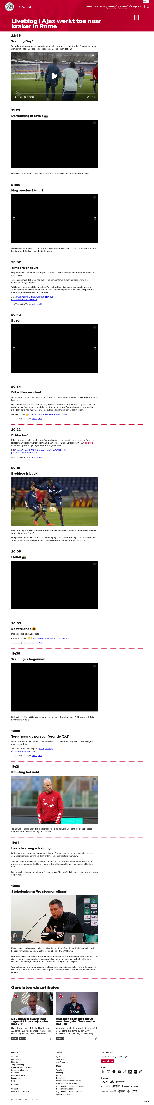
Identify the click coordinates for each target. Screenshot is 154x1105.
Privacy (59, 1075)
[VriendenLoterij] (115, 1086)
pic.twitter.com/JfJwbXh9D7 (24, 299)
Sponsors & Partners (19, 1070)
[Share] (51, 1038)
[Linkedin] (130, 1072)
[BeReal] (135, 1072)
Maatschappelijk (18, 1075)
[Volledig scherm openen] (94, 122)
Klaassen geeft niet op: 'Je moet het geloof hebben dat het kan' (75, 1021)
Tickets (123, 7)
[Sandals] (125, 1086)
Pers (13, 1081)
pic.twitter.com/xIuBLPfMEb (59, 638)
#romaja (26, 297)
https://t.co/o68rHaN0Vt (41, 297)
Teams (89, 7)
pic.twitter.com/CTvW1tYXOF (24, 452)
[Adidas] (112, 1081)
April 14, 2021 (37, 304)
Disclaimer (60, 1078)
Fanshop (112, 7)
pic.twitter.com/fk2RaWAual (54, 414)
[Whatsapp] (140, 1072)
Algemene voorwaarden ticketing (70, 1086)
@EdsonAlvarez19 (22, 450)
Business (15, 1073)
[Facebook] (114, 1072)
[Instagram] (108, 1072)
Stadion (14, 1057)
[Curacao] (105, 1086)
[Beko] (134, 1091)
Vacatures (60, 1070)
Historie (14, 1062)
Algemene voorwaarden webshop (70, 1091)
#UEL (18, 297)
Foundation (16, 1078)
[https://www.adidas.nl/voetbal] (29, 6)
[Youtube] (119, 1072)
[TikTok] (125, 1072)
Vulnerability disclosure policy (68, 1081)
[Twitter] (103, 1072)
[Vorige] (16, 144)
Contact (14, 1089)
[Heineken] (128, 1091)
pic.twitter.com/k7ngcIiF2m (23, 751)
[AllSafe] (121, 1091)
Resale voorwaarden (64, 1089)
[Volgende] (93, 144)
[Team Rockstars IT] (135, 1086)
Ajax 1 (58, 1057)
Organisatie (16, 1059)
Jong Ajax (60, 1059)
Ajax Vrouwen (62, 1062)
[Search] (147, 6)
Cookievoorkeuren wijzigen (67, 1084)
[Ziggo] (22, 6)
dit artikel (89, 443)
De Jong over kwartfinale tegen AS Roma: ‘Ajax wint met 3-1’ (29, 1021)
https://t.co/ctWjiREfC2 (55, 450)
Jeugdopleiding (17, 1065)
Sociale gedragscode (65, 1094)
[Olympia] (113, 1091)
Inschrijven (108, 1061)
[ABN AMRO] (120, 1081)
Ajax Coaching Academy (21, 1067)
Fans (102, 7)
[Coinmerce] (104, 1091)
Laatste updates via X (20, 1091)
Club (96, 7)
